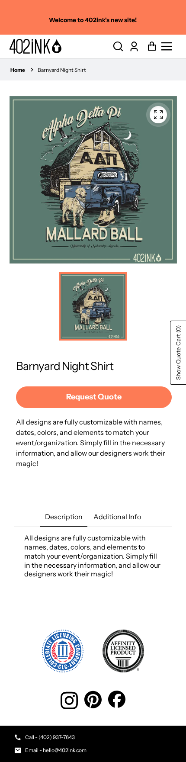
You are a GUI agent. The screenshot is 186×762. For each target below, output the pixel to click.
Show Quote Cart (178, 352)
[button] (118, 46)
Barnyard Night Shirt (62, 70)
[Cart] (149, 46)
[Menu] (168, 46)
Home (17, 70)
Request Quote (94, 397)
